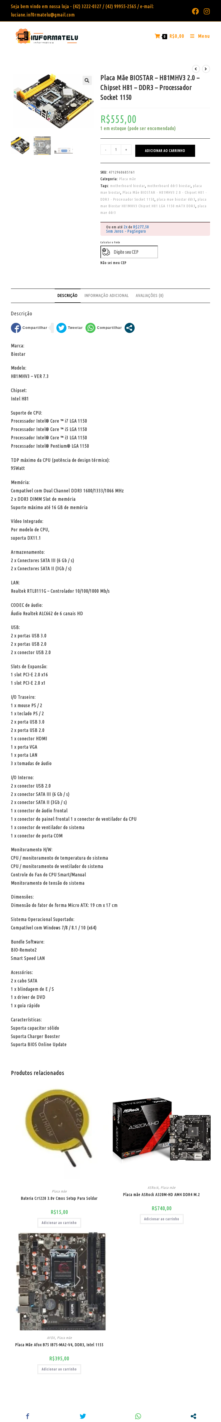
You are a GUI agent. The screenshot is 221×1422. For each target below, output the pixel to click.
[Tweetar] (69, 328)
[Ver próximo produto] (206, 69)
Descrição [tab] (68, 295)
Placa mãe (127, 179)
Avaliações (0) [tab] (150, 295)
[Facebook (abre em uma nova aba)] (195, 11)
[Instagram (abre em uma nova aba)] (205, 11)
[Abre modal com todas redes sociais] (130, 328)
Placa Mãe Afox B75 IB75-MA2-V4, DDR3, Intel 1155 (59, 1344)
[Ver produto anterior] (196, 69)
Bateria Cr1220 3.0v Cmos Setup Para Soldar (59, 1198)
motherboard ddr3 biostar (169, 186)
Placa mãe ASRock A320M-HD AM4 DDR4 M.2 (161, 1194)
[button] (87, 80)
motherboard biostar (127, 186)
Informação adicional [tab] (107, 295)
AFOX (51, 1338)
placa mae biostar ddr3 (176, 199)
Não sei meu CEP (113, 263)
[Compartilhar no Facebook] (29, 328)
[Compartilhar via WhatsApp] (103, 328)
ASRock (153, 1187)
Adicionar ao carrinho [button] (59, 1223)
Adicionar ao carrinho (165, 150)
